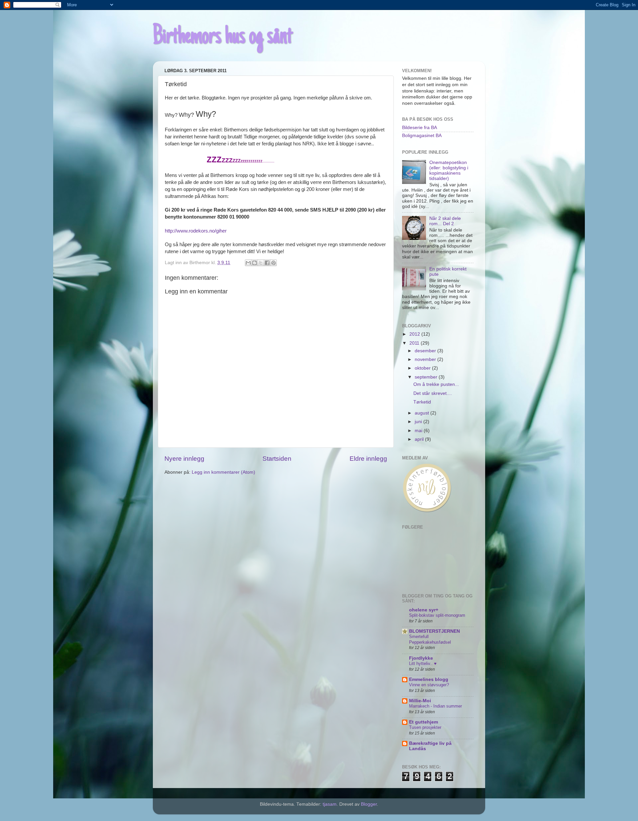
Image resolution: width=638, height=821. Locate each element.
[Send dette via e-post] (248, 262)
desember (426, 350)
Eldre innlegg (368, 458)
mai (419, 430)
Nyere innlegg (184, 458)
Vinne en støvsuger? (429, 684)
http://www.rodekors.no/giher (196, 231)
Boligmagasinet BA (422, 135)
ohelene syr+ (423, 609)
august (422, 412)
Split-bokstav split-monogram (437, 615)
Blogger (369, 804)
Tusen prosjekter (425, 727)
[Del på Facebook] (267, 262)
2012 (415, 334)
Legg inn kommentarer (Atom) (223, 472)
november (426, 359)
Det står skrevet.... (432, 393)
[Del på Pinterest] (273, 262)
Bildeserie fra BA (419, 127)
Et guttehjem (423, 722)
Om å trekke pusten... (436, 384)
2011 (415, 343)
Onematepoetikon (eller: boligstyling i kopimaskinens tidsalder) (448, 170)
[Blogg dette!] (254, 262)
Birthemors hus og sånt (222, 37)
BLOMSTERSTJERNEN (434, 631)
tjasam (330, 804)
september (427, 377)
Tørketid (422, 402)
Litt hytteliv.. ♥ (423, 663)
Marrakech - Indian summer (435, 706)
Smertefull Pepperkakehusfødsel (430, 639)
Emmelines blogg (428, 679)
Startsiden (277, 458)
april (420, 439)
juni (419, 421)
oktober (423, 368)
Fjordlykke (421, 658)
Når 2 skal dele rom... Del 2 (445, 221)
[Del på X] (261, 262)
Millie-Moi (420, 700)
